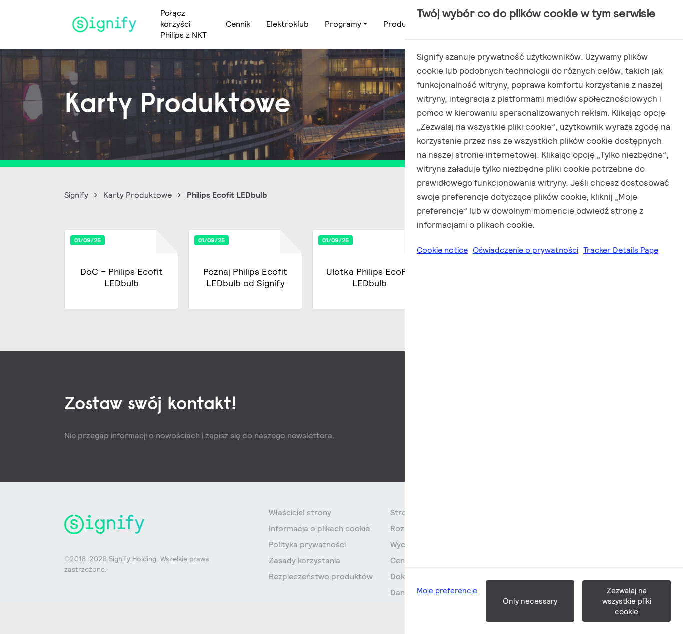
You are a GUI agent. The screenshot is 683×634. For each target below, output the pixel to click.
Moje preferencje (447, 591)
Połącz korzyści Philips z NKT (183, 24)
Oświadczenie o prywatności (525, 250)
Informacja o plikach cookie (319, 529)
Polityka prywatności (307, 545)
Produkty (401, 24)
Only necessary (530, 601)
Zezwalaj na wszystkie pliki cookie (627, 601)
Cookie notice (442, 250)
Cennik (238, 24)
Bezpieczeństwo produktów (321, 577)
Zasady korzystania (304, 561)
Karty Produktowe (138, 195)
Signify (76, 195)
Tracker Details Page (621, 250)
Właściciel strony (300, 513)
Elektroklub (287, 24)
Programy (343, 24)
